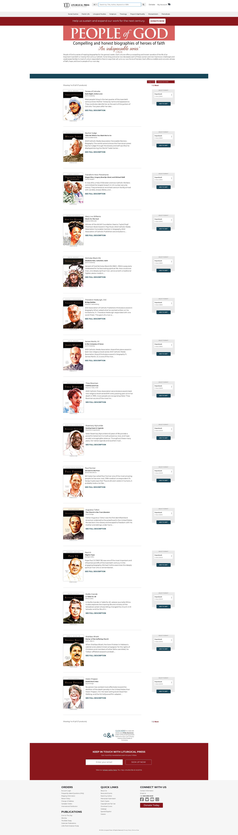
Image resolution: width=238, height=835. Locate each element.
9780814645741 (73, 497)
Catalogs (103, 809)
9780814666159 (73, 121)
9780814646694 (73, 582)
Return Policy (65, 798)
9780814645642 (73, 624)
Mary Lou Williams (93, 216)
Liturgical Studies (99, 14)
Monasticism (153, 14)
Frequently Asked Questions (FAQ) (72, 793)
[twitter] (147, 800)
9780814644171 (73, 371)
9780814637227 (73, 204)
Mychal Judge (91, 133)
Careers (103, 814)
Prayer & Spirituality (137, 14)
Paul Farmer (90, 468)
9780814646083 (73, 413)
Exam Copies (105, 801)
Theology (123, 14)
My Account (162, 5)
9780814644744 (73, 540)
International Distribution (69, 806)
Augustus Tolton (92, 510)
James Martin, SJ (92, 341)
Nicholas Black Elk (93, 258)
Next (157, 85)
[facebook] (142, 800)
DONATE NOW (157, 21)
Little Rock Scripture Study (70, 826)
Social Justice (73, 14)
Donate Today (151, 805)
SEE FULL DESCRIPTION (95, 110)
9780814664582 (73, 329)
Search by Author (106, 796)
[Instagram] (157, 800)
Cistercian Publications (68, 823)
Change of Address (67, 801)
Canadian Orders (66, 804)
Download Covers (106, 806)
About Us (104, 791)
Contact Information (146, 791)
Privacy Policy (127, 830)
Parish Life (86, 14)
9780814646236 (73, 667)
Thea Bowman (92, 383)
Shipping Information (68, 796)
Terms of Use (135, 830)
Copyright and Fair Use (108, 804)
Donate (152, 5)
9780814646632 (73, 709)
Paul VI (88, 552)
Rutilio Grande (92, 594)
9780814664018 (73, 246)
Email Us (143, 793)
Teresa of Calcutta (92, 91)
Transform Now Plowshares (97, 175)
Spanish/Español (106, 811)
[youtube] (152, 800)
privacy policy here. (110, 770)
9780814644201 (73, 162)
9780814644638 (73, 456)
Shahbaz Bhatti (92, 637)
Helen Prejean (92, 679)
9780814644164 (73, 287)
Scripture (112, 14)
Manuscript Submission (108, 798)
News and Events (106, 793)
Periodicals (166, 14)
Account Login (66, 791)
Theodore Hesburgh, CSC (96, 300)
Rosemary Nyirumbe (94, 426)
